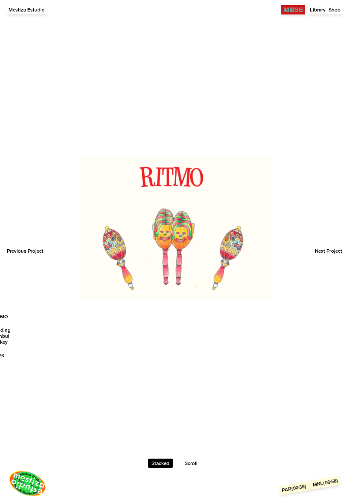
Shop (334, 10)
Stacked (160, 463)
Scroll (191, 463)
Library (318, 10)
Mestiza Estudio (27, 10)
